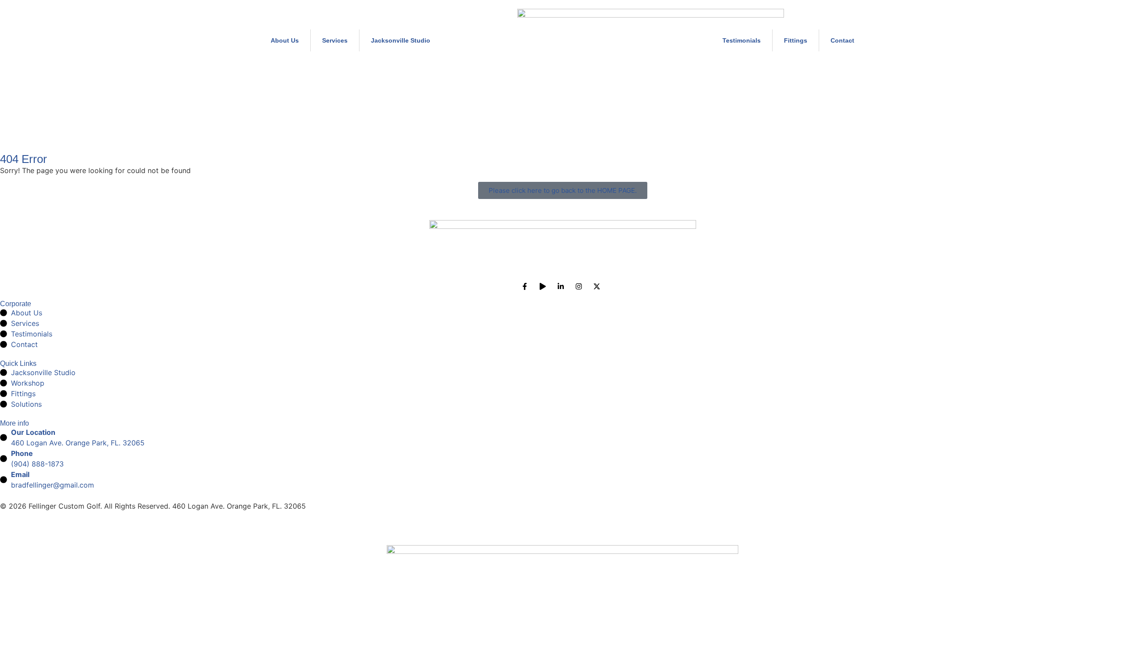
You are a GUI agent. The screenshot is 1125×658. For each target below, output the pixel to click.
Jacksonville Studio (400, 40)
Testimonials (741, 40)
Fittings (795, 40)
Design (11, 533)
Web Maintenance (60, 533)
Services (335, 40)
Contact (842, 40)
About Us (285, 40)
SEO (105, 533)
